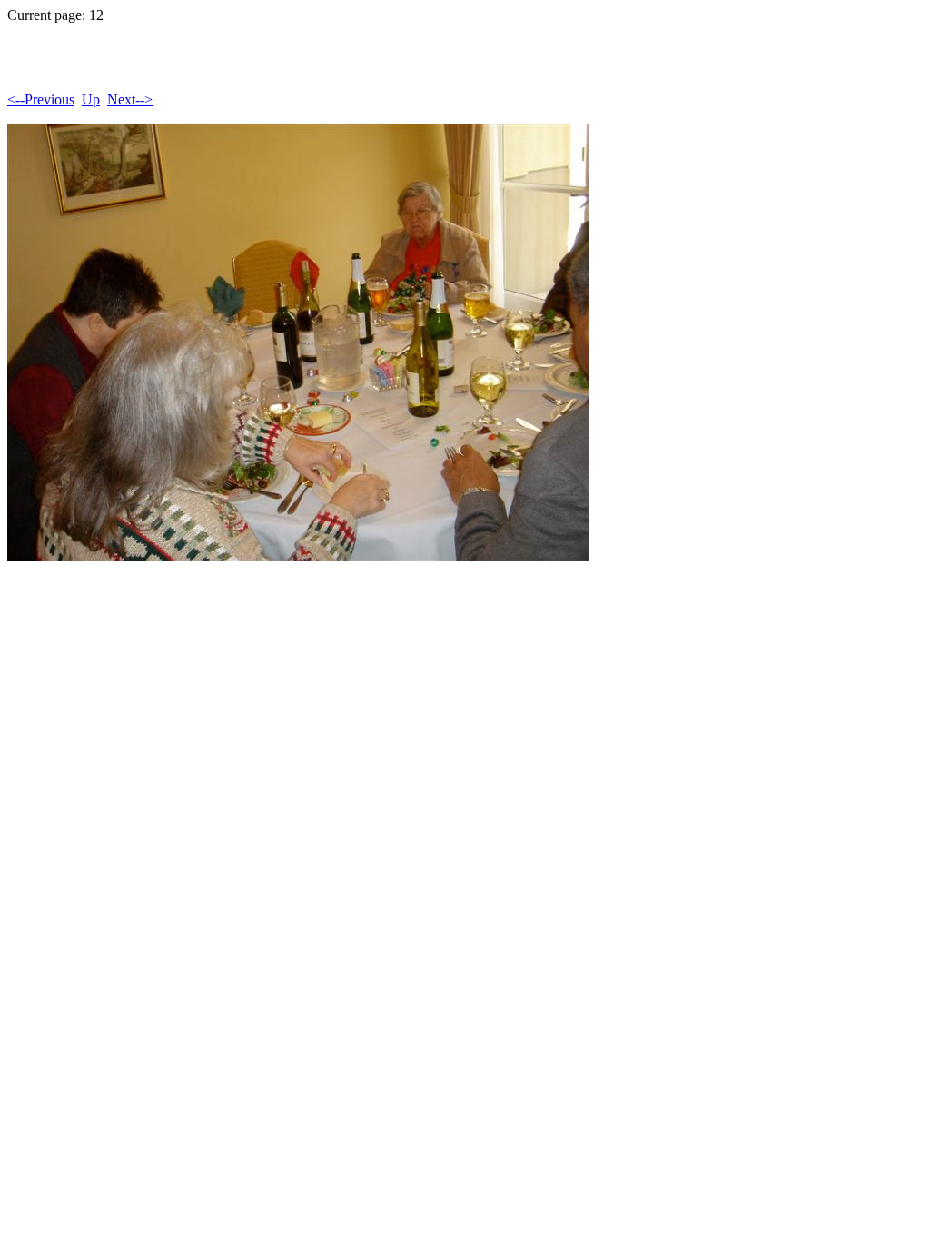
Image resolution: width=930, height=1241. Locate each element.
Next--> (130, 99)
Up (91, 99)
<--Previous (40, 99)
